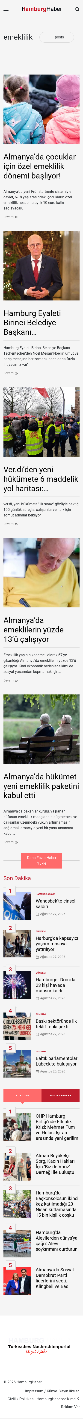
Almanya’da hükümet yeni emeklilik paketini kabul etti (41, 786)
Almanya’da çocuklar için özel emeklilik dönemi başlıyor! (39, 166)
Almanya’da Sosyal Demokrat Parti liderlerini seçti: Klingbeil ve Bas (55, 1278)
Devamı (9, 217)
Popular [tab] (22, 1095)
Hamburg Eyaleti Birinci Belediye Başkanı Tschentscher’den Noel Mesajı (34, 332)
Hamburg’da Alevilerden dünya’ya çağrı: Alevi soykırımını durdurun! (57, 1241)
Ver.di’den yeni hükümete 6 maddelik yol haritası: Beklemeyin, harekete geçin (40, 488)
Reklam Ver (70, 1407)
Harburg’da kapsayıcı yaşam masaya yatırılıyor (57, 943)
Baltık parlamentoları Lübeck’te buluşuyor (57, 1061)
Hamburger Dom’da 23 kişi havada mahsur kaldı (55, 985)
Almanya (41, 1014)
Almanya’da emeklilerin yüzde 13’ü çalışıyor (33, 630)
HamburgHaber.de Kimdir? (58, 1399)
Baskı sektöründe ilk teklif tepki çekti (56, 1023)
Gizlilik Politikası (21, 1399)
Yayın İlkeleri (69, 1391)
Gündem (41, 931)
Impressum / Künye (41, 1391)
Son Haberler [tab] (60, 1095)
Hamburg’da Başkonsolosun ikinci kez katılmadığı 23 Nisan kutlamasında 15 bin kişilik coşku (57, 1204)
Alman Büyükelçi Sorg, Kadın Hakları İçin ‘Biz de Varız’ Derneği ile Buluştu (55, 1164)
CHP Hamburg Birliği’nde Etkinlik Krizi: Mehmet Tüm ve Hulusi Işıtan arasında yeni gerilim (57, 1127)
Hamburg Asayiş (45, 894)
